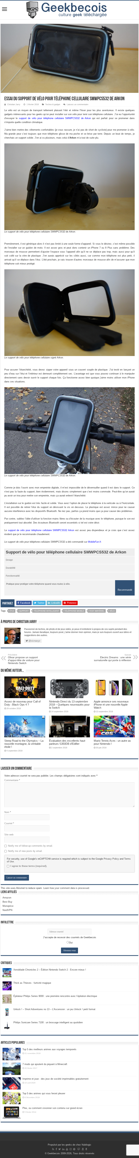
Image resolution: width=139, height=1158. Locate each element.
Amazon (7, 897)
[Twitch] (78, 1149)
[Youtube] (67, 1149)
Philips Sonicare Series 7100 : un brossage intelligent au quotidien (48, 1022)
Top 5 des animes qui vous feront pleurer (43, 1093)
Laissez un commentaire (77, 104)
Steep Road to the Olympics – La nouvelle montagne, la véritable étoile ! (23, 743)
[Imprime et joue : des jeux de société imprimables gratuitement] (12, 1083)
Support (24, 611)
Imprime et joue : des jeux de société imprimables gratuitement (55, 1078)
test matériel (96, 611)
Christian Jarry (13, 104)
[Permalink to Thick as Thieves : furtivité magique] (7, 985)
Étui (12, 611)
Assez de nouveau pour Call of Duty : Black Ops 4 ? (22, 703)
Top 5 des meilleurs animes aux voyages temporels (49, 1049)
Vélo (112, 611)
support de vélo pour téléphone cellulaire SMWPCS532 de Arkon (55, 118)
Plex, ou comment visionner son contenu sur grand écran (52, 1108)
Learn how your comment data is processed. (66, 888)
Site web (8, 834)
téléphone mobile (74, 611)
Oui (71, 942)
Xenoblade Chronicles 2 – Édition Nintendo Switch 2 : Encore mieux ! (49, 969)
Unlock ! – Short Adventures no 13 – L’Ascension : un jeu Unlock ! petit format (54, 1009)
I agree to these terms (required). (28, 866)
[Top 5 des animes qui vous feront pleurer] (12, 1098)
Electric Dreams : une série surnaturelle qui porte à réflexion (112, 658)
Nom (7, 812)
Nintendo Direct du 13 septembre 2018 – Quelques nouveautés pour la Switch (69, 704)
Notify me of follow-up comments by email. (30, 845)
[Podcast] (86, 1149)
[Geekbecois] (69, 10)
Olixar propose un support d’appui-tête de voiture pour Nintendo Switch (24, 659)
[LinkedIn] (63, 1149)
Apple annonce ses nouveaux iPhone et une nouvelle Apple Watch (111, 704)
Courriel (9, 823)
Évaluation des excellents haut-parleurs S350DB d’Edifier (67, 742)
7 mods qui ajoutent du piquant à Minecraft (44, 1064)
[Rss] (53, 1149)
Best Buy (7, 901)
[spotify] (74, 1149)
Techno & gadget (52, 104)
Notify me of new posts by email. (25, 851)
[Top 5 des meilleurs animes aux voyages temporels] (12, 1054)
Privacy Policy (111, 858)
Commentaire (12, 780)
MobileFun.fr (94, 541)
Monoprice (8, 906)
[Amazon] (82, 1149)
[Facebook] (56, 1149)
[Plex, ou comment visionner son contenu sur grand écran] (12, 1113)
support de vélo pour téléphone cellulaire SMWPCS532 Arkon (41, 530)
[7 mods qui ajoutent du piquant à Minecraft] (12, 1069)
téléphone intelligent (46, 611)
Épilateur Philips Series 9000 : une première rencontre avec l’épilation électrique (55, 996)
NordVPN (7, 910)
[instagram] (70, 1149)
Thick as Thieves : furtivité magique (32, 983)
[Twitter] (59, 1149)
